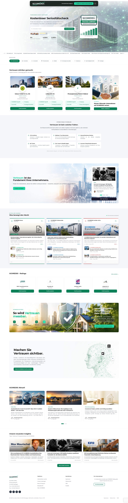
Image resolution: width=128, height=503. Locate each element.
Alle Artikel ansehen (64, 465)
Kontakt (67, 485)
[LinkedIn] (10, 492)
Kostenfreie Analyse (67, 3)
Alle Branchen (15, 60)
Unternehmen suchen (42, 479)
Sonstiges (102, 60)
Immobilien (25, 60)
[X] (20, 492)
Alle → (42, 220)
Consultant (35, 60)
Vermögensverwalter (66, 60)
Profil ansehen (22, 108)
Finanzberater (46, 60)
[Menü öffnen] (95, 3)
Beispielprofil (40, 485)
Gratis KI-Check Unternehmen (84, 3)
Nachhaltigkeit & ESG (90, 60)
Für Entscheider (99, 484)
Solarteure (78, 60)
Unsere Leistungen (41, 481)
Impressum (68, 479)
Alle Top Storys (104, 199)
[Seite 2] (65, 423)
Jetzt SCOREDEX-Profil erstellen (104, 326)
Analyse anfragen (19, 188)
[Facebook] (13, 492)
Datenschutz (68, 481)
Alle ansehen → (115, 274)
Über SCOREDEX (41, 487)
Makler (55, 60)
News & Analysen (41, 483)
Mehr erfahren (105, 108)
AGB (66, 483)
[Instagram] (16, 492)
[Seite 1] (62, 423)
